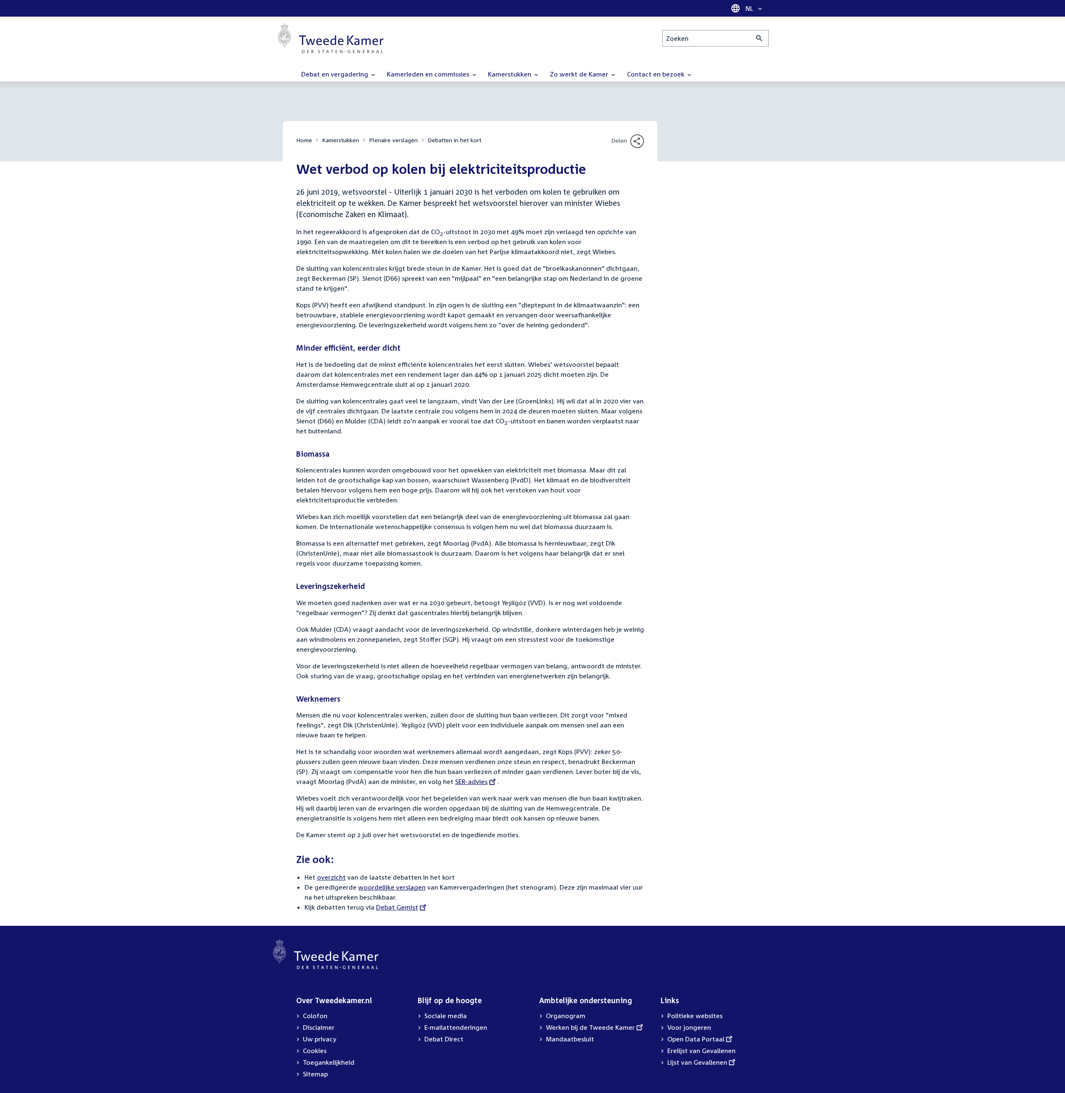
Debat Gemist (397, 907)
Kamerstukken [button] (510, 74)
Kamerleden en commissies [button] (429, 74)
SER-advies (471, 781)
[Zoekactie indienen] (759, 38)
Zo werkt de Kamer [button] (580, 74)
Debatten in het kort (454, 139)
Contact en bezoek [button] (656, 74)
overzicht (331, 877)
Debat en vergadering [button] (335, 74)
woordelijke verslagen (392, 887)
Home (304, 139)
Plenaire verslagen (393, 139)
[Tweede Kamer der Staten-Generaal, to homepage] (331, 38)
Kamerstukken (340, 139)
